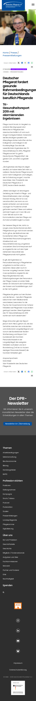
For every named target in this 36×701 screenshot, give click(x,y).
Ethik (4, 574)
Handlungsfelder (9, 470)
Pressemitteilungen (12, 55)
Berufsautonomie (9, 461)
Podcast (6, 503)
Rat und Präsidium (10, 540)
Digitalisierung (8, 528)
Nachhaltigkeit (8, 579)
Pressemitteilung (17, 72)
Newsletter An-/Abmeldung (17, 423)
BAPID (5, 474)
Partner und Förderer (11, 570)
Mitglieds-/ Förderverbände (13, 553)
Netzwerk (6, 566)
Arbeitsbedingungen (19, 69)
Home (6, 52)
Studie (6, 72)
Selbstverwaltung (9, 457)
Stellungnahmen (9, 490)
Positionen (7, 485)
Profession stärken (13, 480)
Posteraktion (7, 507)
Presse (14, 52)
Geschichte (7, 548)
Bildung (5, 465)
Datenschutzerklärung (18, 670)
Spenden (8, 585)
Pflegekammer (8, 524)
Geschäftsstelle (9, 544)
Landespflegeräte (10, 520)
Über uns (7, 535)
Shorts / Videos (8, 498)
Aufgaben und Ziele (10, 557)
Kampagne (7, 494)
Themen (7, 447)
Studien (5, 511)
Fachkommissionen (10, 561)
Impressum (18, 663)
